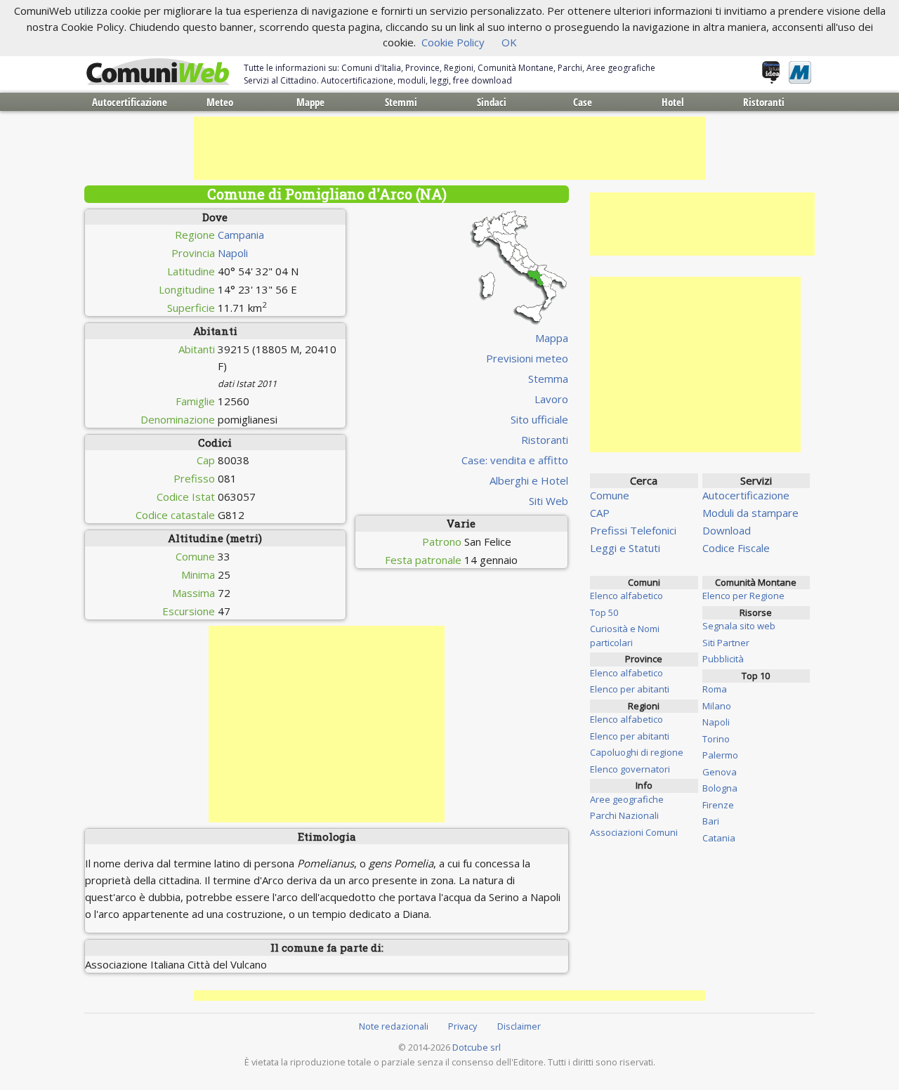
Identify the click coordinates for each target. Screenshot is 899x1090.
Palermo (720, 755)
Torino (716, 739)
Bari (710, 821)
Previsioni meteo (527, 358)
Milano (716, 706)
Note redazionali (393, 1026)
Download (726, 530)
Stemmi (401, 102)
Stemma (548, 379)
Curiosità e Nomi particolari (625, 635)
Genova (719, 772)
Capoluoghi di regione (636, 752)
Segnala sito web (738, 625)
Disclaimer (519, 1026)
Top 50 (604, 612)
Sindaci (491, 102)
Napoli (233, 253)
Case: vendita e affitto (514, 460)
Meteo (219, 102)
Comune (609, 495)
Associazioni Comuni (634, 832)
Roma (714, 689)
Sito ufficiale (539, 419)
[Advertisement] (449, 148)
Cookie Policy (453, 42)
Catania (718, 838)
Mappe (310, 102)
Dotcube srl (476, 1047)
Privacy (462, 1026)
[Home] (158, 72)
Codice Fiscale (736, 548)
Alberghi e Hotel (529, 480)
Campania (241, 235)
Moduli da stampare (750, 513)
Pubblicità (723, 658)
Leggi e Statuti (625, 548)
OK (509, 42)
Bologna (719, 788)
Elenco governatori (630, 769)
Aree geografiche (627, 799)
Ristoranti (764, 102)
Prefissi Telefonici (633, 530)
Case (582, 102)
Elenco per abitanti (629, 689)
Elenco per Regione (743, 595)
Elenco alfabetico (626, 595)
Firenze (718, 805)
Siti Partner (725, 642)
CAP (600, 513)
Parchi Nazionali (624, 815)
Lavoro (551, 399)
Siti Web (548, 501)
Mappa (551, 338)
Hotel (673, 102)
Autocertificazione (129, 102)
